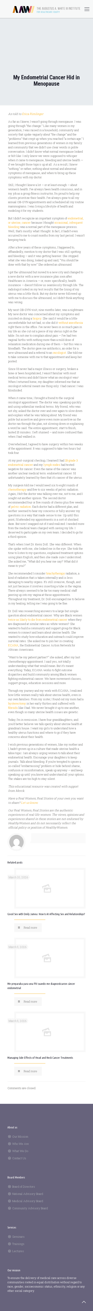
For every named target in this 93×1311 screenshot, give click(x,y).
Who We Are (20, 1144)
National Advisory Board (27, 1194)
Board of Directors (23, 1187)
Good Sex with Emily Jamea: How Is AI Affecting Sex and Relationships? (46, 914)
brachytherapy (55, 573)
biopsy (37, 318)
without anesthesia (70, 323)
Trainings (18, 1244)
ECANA (13, 645)
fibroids (13, 708)
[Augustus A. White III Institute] (46, 9)
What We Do (20, 1151)
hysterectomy (17, 703)
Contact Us (19, 1158)
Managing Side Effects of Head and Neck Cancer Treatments (40, 1057)
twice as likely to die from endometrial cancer (37, 620)
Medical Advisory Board (27, 1201)
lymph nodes (52, 465)
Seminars (18, 1237)
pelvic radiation (21, 507)
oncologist (59, 353)
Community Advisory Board (30, 1208)
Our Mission (20, 1136)
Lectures (18, 1251)
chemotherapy (17, 489)
